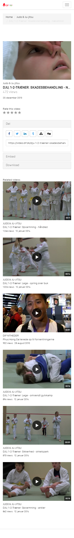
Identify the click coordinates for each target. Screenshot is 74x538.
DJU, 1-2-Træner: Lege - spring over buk (25, 283)
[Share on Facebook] (9, 133)
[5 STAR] (19, 112)
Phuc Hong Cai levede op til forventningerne (28, 339)
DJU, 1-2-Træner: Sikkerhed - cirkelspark (26, 451)
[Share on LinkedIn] (25, 133)
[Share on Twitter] (17, 133)
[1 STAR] (4, 112)
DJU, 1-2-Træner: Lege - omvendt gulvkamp (28, 395)
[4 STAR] (15, 112)
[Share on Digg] (49, 133)
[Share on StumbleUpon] (41, 133)
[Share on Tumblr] (33, 133)
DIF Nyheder (11, 335)
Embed (10, 156)
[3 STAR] (12, 112)
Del (8, 124)
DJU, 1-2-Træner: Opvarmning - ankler (24, 508)
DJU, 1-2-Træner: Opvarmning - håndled (25, 227)
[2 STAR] (8, 112)
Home (9, 17)
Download (12, 165)
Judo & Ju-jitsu (25, 17)
